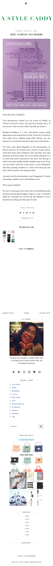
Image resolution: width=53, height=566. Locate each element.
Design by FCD (35, 562)
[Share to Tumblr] (30, 213)
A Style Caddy (23, 562)
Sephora (15, 410)
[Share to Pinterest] (27, 213)
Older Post (45, 313)
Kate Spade (16, 397)
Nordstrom (16, 407)
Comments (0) (27, 218)
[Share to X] (20, 213)
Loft (13, 400)
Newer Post (8, 313)
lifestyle (30, 208)
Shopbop (15, 413)
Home (26, 313)
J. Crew (14, 394)
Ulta (13, 417)
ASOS (14, 387)
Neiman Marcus (18, 404)
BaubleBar (16, 391)
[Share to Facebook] (23, 213)
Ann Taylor (16, 384)
